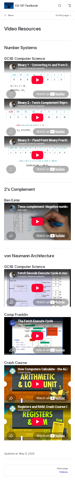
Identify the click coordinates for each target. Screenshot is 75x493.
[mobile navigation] (69, 5)
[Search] (59, 5)
